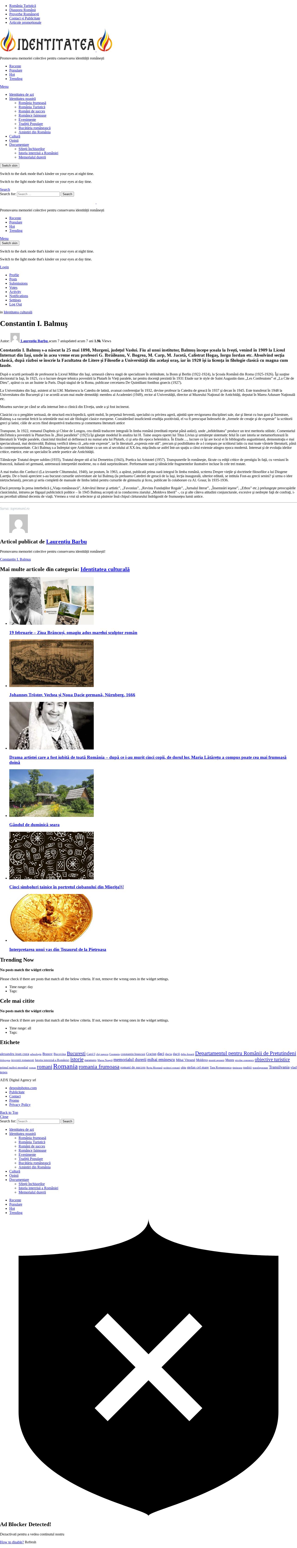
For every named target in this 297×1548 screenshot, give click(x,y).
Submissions (18, 283)
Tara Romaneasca (221, 1067)
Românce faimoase (32, 115)
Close (4, 1117)
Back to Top (9, 1112)
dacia (168, 1054)
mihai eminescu (161, 1059)
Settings (15, 300)
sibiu (183, 1067)
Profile (14, 275)
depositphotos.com (23, 1088)
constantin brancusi (133, 1054)
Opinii (14, 140)
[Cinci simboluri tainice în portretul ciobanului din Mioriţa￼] (153, 856)
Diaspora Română (22, 10)
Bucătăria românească (35, 128)
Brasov (47, 1054)
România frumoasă (32, 103)
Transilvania (279, 1067)
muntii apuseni (216, 1060)
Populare (15, 70)
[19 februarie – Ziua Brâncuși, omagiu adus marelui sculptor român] (153, 601)
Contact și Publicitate (24, 18)
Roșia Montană (154, 1067)
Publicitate (17, 1092)
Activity (15, 292)
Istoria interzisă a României (38, 153)
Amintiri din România (35, 132)
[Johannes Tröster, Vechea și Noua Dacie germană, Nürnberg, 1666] (153, 663)
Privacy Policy (20, 1105)
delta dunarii (187, 1054)
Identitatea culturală (105, 569)
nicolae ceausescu (244, 1060)
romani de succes (132, 1067)
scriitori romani (171, 1067)
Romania (65, 1066)
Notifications (18, 296)
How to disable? (12, 1542)
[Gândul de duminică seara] (153, 793)
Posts (13, 279)
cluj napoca (102, 1054)
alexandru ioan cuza (14, 1054)
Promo (14, 1100)
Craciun (151, 1054)
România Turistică (22, 6)
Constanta (114, 1054)
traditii (247, 1067)
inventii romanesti (22, 1060)
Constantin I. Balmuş (15, 559)
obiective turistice (272, 1059)
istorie (77, 1059)
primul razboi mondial (14, 1067)
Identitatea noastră (22, 99)
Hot (12, 74)
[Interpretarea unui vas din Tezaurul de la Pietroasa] (153, 918)
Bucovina (60, 1054)
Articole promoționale (25, 22)
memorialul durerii (129, 1059)
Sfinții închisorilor (32, 149)
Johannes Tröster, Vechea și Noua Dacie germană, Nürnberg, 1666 (72, 694)
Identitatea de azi (21, 94)
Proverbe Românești (24, 14)
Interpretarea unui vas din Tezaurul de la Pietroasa (57, 949)
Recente (15, 66)
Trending (16, 79)
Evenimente (27, 120)
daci (160, 1053)
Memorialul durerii (32, 157)
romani (44, 1067)
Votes (13, 287)
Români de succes (32, 111)
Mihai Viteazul (185, 1060)
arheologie (36, 1054)
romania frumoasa (99, 1066)
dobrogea (5, 1060)
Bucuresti (76, 1053)
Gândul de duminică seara (34, 824)
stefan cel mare (198, 1067)
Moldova (202, 1060)
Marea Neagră (105, 1060)
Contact (15, 1096)
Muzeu (229, 1060)
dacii (176, 1054)
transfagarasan (260, 1067)
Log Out (15, 304)
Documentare (19, 145)
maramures (90, 1060)
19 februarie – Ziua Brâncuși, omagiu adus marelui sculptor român (73, 632)
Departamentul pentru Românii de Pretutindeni (245, 1053)
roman (32, 1067)
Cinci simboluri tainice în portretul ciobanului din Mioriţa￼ (66, 886)
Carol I (91, 1054)
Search (67, 194)
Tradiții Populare (31, 124)
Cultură (14, 136)
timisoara (237, 1067)
